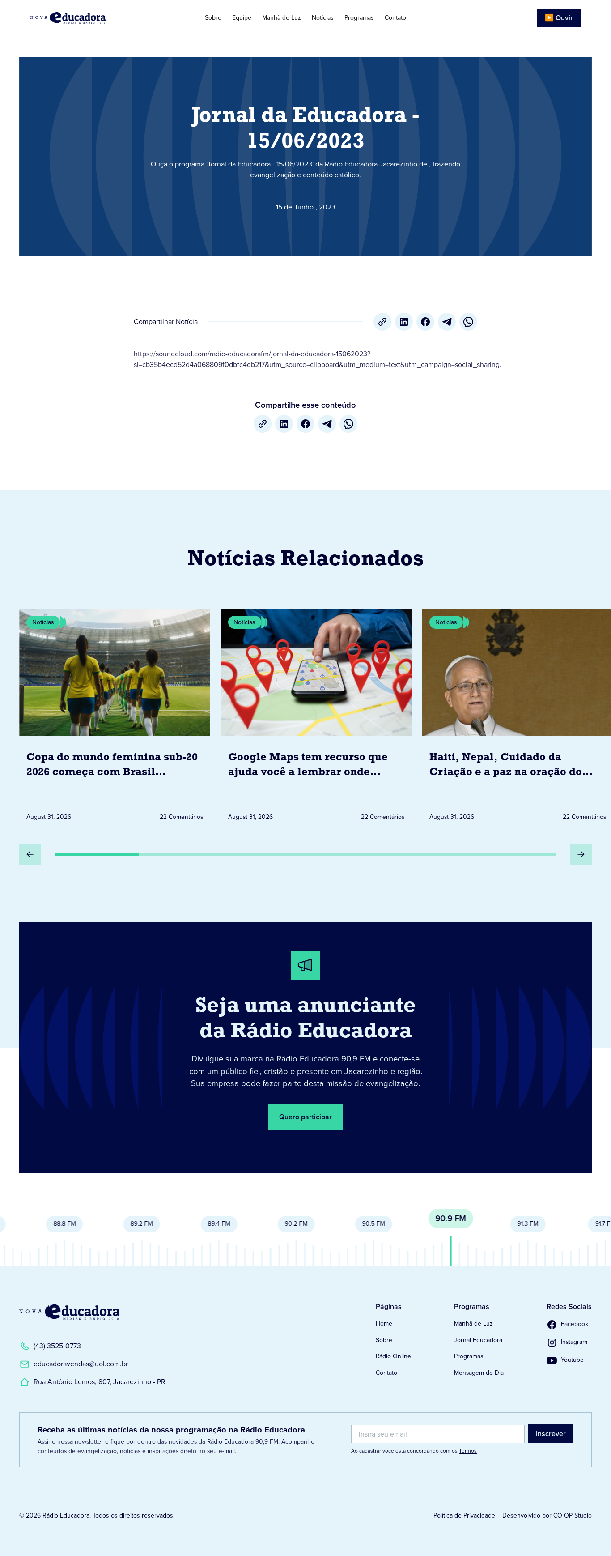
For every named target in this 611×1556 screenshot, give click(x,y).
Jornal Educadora (478, 1340)
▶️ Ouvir (559, 18)
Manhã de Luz (281, 17)
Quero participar (305, 1117)
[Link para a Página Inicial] (69, 1312)
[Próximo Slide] (581, 854)
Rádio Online (393, 1356)
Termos (468, 1451)
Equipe (241, 17)
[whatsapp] (468, 322)
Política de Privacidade (464, 1515)
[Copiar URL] (382, 322)
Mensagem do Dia (479, 1372)
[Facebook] (425, 322)
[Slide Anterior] (30, 854)
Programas (359, 17)
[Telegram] (447, 322)
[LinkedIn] (404, 322)
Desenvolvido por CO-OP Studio (547, 1515)
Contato (395, 17)
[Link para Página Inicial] (87, 18)
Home (384, 1323)
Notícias (323, 17)
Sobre (213, 17)
